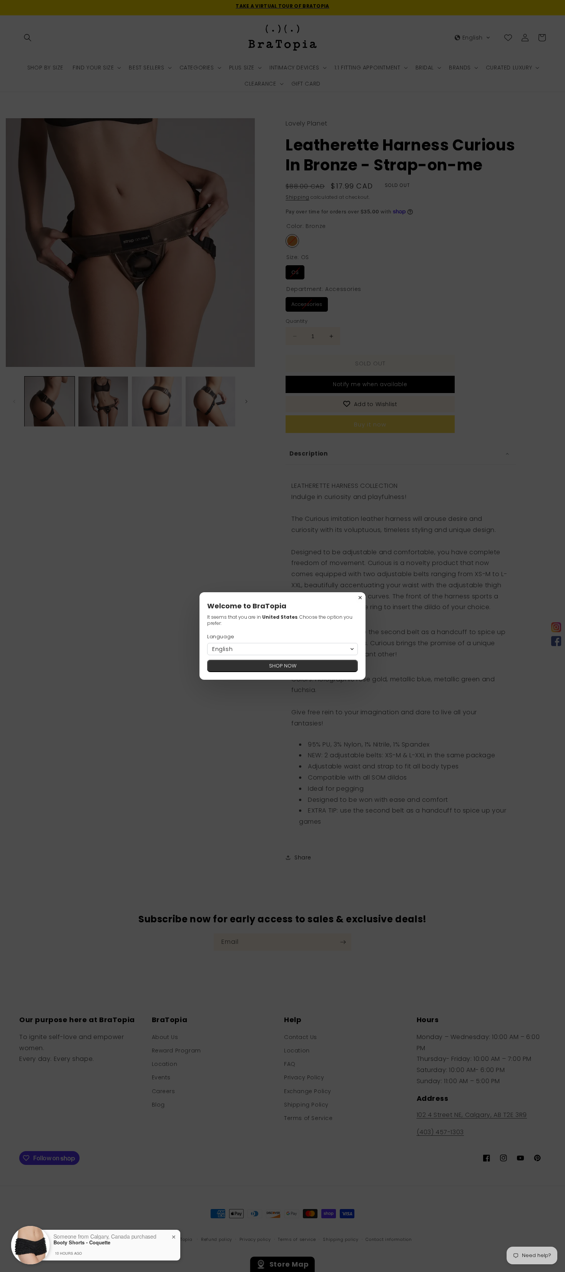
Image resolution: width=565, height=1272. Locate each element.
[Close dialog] (360, 597)
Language (220, 636)
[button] (282, 649)
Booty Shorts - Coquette (81, 1242)
